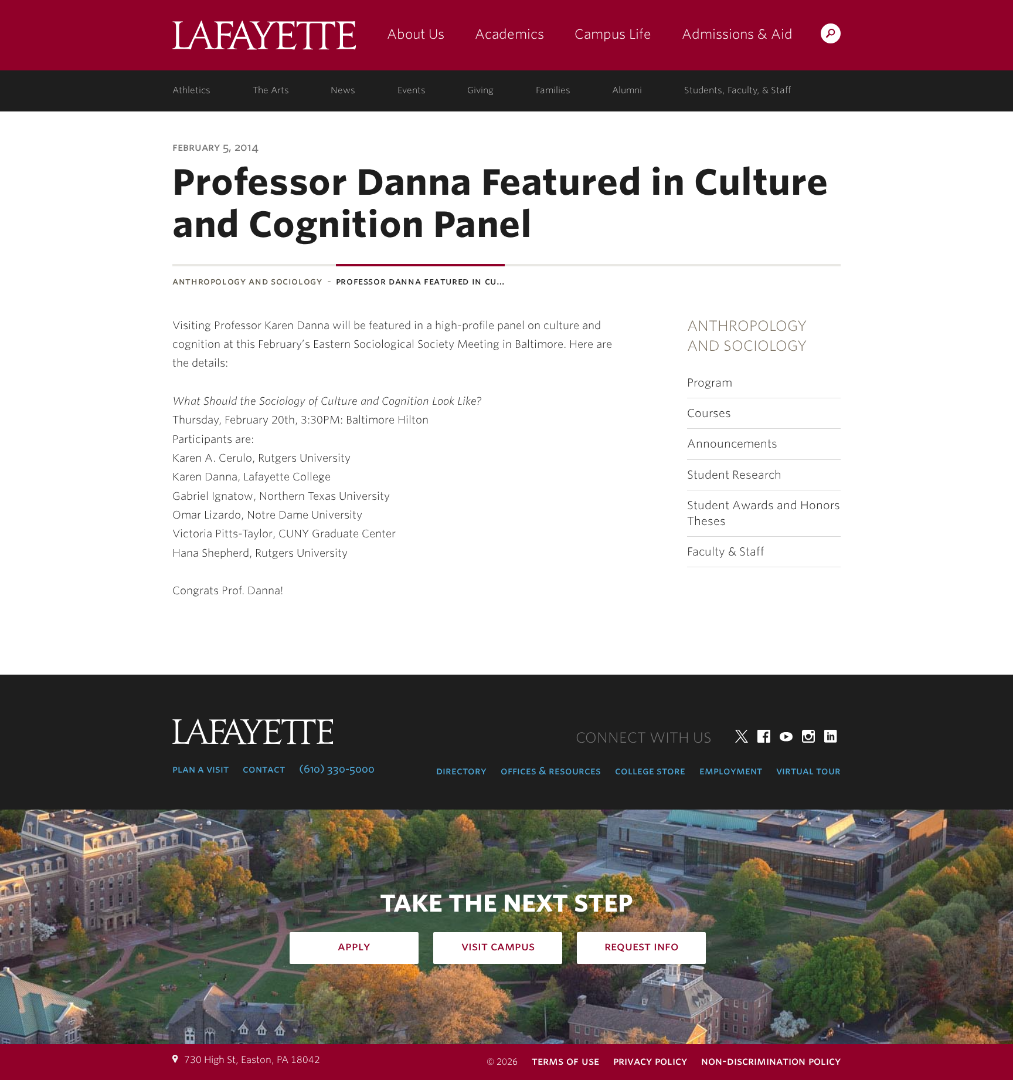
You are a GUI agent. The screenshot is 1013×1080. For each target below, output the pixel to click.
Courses (709, 413)
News (343, 90)
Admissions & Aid (737, 34)
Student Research (734, 475)
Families (553, 90)
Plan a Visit (200, 769)
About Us (415, 34)
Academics (509, 34)
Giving (480, 90)
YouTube (786, 736)
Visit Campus (498, 946)
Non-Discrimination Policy (771, 1061)
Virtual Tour (808, 771)
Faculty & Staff (725, 551)
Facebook (764, 736)
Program (709, 383)
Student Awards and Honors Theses (763, 513)
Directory (461, 771)
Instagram (808, 736)
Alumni (627, 90)
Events (411, 90)
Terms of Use (565, 1061)
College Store (650, 771)
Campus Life (613, 34)
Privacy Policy (650, 1061)
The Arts (271, 90)
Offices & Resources (551, 771)
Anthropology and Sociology (247, 281)
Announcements (732, 444)
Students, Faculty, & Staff (737, 90)
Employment (730, 771)
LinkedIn (831, 736)
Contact (264, 769)
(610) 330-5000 (337, 769)
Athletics (191, 90)
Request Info (641, 946)
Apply (354, 946)
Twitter (742, 736)
